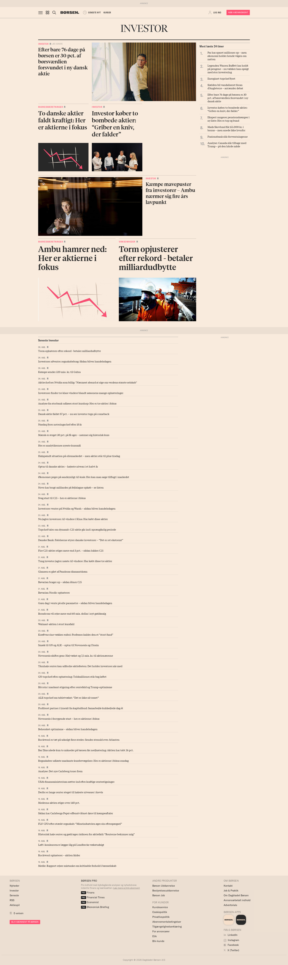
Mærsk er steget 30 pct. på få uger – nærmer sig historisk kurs (73, 435)
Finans (88, 892)
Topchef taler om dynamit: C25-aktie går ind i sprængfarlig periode (77, 529)
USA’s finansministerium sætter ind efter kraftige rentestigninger (76, 781)
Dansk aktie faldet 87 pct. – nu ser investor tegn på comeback (73, 414)
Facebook (233, 944)
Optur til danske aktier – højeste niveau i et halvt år (68, 466)
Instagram (233, 940)
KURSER (107, 12)
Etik (154, 936)
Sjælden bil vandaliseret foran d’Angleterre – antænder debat (225, 86)
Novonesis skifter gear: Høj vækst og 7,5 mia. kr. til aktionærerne (75, 655)
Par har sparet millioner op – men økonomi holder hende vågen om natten (227, 56)
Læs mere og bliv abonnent (126, 888)
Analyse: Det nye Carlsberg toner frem (60, 771)
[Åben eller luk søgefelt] (54, 12)
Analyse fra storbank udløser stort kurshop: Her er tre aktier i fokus (77, 403)
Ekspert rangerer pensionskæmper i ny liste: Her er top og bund (229, 118)
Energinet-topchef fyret (221, 78)
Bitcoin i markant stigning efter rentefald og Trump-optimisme (75, 687)
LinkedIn (232, 934)
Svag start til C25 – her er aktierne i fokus (62, 498)
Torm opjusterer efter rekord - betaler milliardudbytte (69, 351)
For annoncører (161, 931)
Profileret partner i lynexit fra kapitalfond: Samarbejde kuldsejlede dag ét (80, 708)
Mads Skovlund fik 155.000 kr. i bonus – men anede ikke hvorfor (226, 128)
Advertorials (230, 905)
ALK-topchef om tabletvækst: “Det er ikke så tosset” (68, 697)
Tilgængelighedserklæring (167, 926)
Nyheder (14, 885)
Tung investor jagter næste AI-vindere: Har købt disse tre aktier (75, 561)
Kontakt (228, 885)
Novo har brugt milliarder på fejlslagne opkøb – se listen (71, 487)
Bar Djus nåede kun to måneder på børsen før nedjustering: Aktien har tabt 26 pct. (86, 750)
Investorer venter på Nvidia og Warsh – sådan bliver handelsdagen (77, 508)
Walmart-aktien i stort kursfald (56, 624)
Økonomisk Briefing (95, 907)
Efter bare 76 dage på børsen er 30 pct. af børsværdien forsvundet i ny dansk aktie (228, 98)
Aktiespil (15, 905)
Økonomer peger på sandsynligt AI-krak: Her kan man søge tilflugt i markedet (83, 477)
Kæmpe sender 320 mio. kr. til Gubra (59, 372)
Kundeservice (160, 907)
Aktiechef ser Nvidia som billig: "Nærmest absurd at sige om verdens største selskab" (87, 382)
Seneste (14, 895)
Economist (90, 902)
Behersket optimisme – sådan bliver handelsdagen (68, 729)
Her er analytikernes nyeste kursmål (59, 445)
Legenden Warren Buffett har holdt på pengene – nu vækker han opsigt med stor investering (228, 69)
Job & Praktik (231, 890)
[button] (48, 12)
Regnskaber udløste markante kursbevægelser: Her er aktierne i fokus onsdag (83, 760)
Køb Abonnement (238, 12)
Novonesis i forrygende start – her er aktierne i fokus (69, 718)
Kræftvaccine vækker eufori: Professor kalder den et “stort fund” (75, 634)
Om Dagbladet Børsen (236, 895)
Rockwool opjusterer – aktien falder (59, 855)
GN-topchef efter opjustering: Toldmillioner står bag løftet (72, 676)
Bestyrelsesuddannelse (165, 890)
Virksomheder (127, 241)
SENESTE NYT (94, 12)
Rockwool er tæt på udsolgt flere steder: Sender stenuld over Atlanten (79, 739)
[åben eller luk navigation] (41, 12)
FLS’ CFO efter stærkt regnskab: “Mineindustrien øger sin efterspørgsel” (80, 823)
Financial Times (93, 897)
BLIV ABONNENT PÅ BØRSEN (24, 922)
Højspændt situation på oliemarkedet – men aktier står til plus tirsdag (79, 456)
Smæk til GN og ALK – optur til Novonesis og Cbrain (68, 645)
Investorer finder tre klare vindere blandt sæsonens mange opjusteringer (80, 393)
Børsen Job (158, 895)
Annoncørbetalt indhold (237, 900)
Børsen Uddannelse (163, 885)
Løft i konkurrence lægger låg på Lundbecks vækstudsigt (71, 844)
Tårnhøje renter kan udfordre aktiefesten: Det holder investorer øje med (80, 666)
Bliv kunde (158, 941)
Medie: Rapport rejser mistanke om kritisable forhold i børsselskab (77, 865)
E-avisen (19, 913)
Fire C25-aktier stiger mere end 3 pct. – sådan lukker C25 (71, 550)
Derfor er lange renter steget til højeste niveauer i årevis (70, 792)
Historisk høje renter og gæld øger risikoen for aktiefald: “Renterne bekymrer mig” (86, 834)
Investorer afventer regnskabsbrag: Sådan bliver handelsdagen (74, 361)
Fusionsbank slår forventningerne (228, 136)
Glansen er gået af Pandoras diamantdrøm (62, 571)
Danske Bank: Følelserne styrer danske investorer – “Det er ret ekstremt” (80, 540)
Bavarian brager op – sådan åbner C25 (60, 582)
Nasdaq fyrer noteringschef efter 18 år (60, 424)
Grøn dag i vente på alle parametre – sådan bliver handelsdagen (75, 603)
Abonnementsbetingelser (166, 921)
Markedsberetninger (50, 106)
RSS (12, 900)
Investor (43, 43)
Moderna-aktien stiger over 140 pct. (59, 802)
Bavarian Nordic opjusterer (54, 592)
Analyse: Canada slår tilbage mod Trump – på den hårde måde (227, 144)
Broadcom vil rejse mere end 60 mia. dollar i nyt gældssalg (72, 613)
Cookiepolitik (159, 912)
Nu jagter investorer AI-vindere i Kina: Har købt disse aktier (73, 519)
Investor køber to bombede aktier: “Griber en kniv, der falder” (228, 109)
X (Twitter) (233, 950)
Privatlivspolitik (161, 916)
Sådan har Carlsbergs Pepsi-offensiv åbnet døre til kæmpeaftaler (75, 813)
